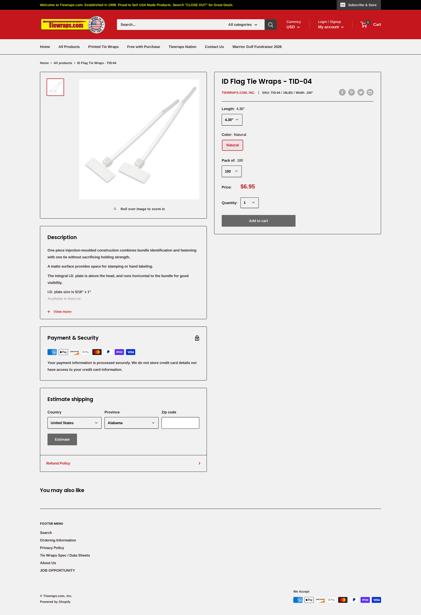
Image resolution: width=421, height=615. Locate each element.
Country (54, 412)
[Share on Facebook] (342, 92)
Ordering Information (58, 540)
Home (44, 63)
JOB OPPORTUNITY (57, 570)
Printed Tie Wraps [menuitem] (103, 47)
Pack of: (232, 160)
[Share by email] (370, 92)
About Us (48, 563)
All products (63, 63)
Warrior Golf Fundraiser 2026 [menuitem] (257, 47)
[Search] (271, 24)
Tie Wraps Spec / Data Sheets (65, 555)
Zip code (169, 412)
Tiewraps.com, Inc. (238, 92)
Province (112, 412)
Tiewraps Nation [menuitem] (182, 47)
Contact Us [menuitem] (214, 47)
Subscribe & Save (362, 5)
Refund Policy (58, 463)
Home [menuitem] (45, 47)
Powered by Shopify (55, 602)
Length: (233, 108)
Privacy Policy (52, 548)
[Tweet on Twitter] (360, 92)
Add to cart (258, 220)
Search (46, 533)
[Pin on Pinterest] (351, 92)
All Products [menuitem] (69, 47)
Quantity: (230, 202)
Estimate (62, 439)
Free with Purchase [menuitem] (143, 47)
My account (329, 27)
